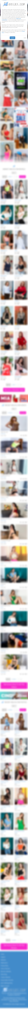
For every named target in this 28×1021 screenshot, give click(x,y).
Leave (25, 37)
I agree (12, 38)
